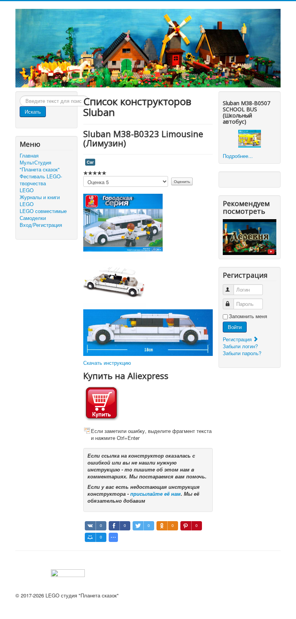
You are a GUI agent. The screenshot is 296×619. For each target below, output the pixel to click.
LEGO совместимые (43, 211)
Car (90, 162)
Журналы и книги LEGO (40, 201)
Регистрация (238, 339)
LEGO (27, 190)
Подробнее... (238, 155)
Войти (235, 326)
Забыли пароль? (242, 353)
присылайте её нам (155, 493)
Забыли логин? (240, 346)
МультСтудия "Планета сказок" (40, 166)
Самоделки (33, 218)
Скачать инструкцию (107, 362)
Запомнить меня (248, 316)
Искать (33, 111)
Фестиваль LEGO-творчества (41, 180)
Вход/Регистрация (41, 224)
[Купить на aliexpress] (101, 402)
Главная (29, 155)
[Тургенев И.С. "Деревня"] (249, 236)
